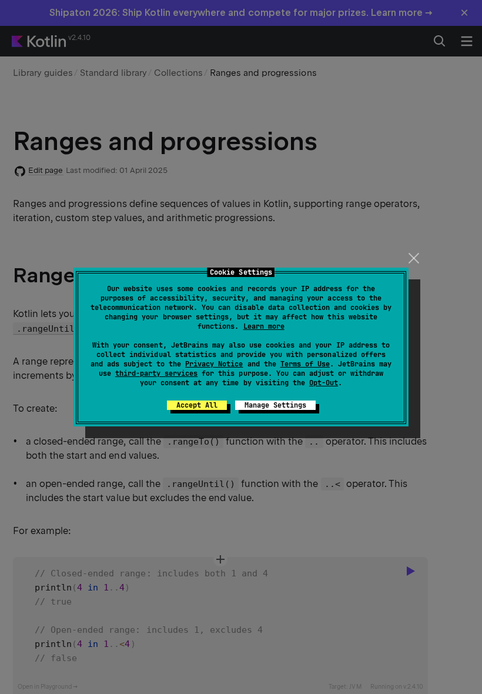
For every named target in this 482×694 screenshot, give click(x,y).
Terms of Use (305, 364)
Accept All (196, 405)
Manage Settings (275, 405)
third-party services (156, 373)
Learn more (263, 326)
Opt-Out (323, 383)
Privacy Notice (214, 364)
